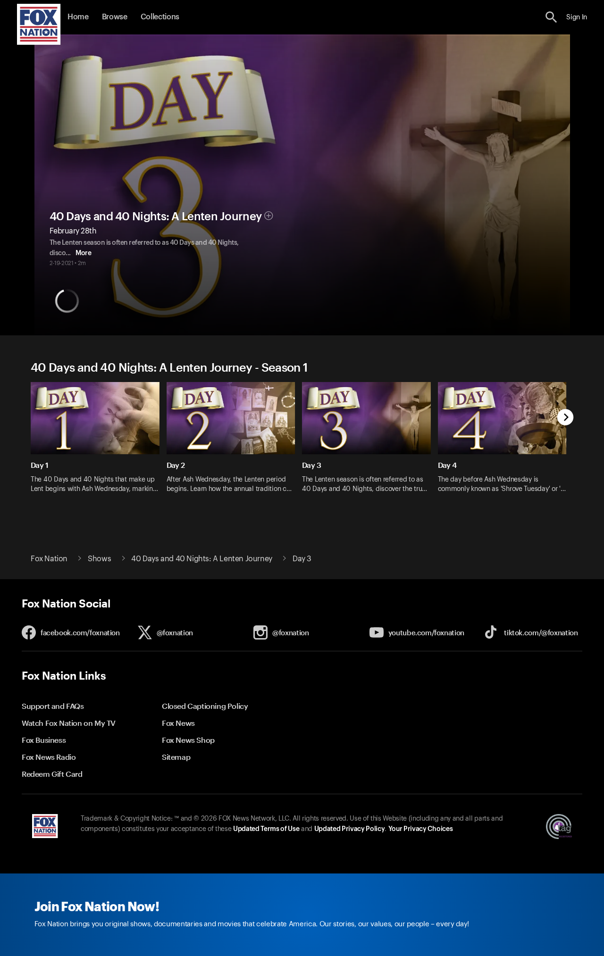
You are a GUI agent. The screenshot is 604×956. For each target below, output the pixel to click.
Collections (160, 17)
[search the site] (551, 17)
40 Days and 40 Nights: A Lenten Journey (156, 216)
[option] (99, 443)
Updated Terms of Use (266, 829)
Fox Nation (49, 559)
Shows (99, 559)
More (83, 253)
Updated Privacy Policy (349, 829)
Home (78, 17)
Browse (114, 17)
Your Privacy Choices (420, 829)
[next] (565, 418)
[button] (551, 17)
